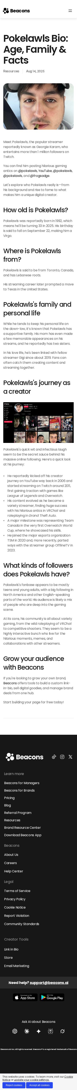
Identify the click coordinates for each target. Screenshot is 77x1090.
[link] (16, 11)
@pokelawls (27, 170)
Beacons (10, 683)
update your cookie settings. (31, 1080)
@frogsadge (39, 175)
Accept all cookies (39, 1085)
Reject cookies (14, 1085)
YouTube (45, 170)
